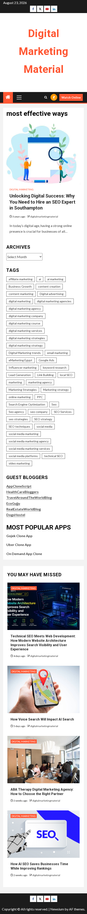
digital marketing (20, 301)
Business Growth (20, 286)
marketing (15, 382)
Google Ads (46, 360)
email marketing (57, 353)
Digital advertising (52, 294)
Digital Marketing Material (43, 51)
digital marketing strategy (26, 345)
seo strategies (18, 419)
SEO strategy (43, 419)
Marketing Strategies (23, 389)
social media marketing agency (29, 441)
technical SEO (53, 456)
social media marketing (23, 434)
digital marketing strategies (27, 338)
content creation (49, 286)
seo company (39, 412)
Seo (54, 404)
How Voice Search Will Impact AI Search (42, 719)
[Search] (45, 97)
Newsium (57, 909)
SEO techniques (19, 426)
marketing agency (40, 382)
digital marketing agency (25, 308)
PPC (40, 397)
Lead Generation (20, 375)
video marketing (19, 463)
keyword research (55, 367)
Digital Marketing (22, 189)
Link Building (45, 375)
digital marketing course (24, 323)
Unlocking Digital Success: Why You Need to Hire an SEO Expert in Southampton (42, 202)
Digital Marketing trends (25, 353)
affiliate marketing (21, 279)
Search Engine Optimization (27, 404)
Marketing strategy (56, 389)
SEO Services (63, 412)
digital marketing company (26, 316)
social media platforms (23, 456)
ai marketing (55, 279)
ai (40, 279)
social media (44, 426)
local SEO (66, 375)
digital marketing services (25, 330)
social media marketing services (29, 448)
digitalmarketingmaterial (44, 216)
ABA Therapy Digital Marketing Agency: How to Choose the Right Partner (42, 791)
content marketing (21, 294)
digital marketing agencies (54, 301)
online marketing (20, 397)
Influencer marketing (23, 367)
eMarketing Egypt (20, 360)
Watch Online (71, 97)
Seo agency (16, 412)
